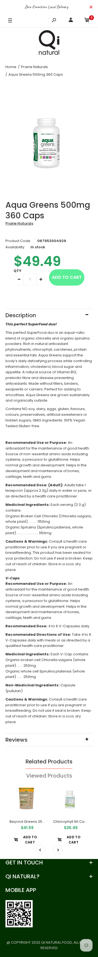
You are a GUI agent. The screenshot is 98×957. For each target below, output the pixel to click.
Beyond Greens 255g (28, 821)
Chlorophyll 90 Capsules (74, 821)
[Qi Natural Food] (49, 43)
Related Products (49, 761)
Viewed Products (49, 775)
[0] (87, 21)
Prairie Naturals (19, 223)
